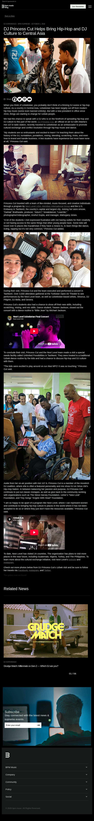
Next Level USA (33, 206)
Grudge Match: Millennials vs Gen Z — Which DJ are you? (31, 666)
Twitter (47, 570)
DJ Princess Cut (45, 122)
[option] (47, 635)
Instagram (8, 562)
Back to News (10, 16)
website (72, 559)
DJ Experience (10, 24)
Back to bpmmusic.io (9, 1)
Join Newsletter (78, 6)
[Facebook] (14, 99)
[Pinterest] (24, 99)
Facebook (23, 570)
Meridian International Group (56, 206)
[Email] (29, 99)
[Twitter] (19, 99)
